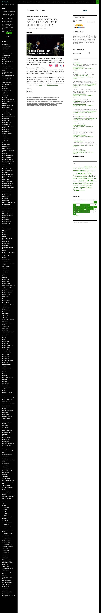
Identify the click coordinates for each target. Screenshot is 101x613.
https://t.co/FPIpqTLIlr (78, 67)
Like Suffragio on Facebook (81, 222)
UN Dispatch (5, 564)
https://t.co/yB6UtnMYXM (79, 150)
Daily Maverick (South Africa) (8, 161)
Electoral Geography (6, 228)
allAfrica (4, 63)
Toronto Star (5, 556)
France (28, 16)
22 (91, 209)
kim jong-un (31, 101)
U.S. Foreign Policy (90, 1)
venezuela (82, 190)
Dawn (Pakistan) (5, 179)
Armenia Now (5, 80)
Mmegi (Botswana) (6, 387)
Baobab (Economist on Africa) (8, 101)
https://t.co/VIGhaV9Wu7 (79, 125)
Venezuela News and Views (8, 568)
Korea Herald (5, 335)
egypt (74, 174)
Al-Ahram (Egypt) (6, 57)
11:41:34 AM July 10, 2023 (78, 95)
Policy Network (5, 441)
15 (91, 207)
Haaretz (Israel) (5, 279)
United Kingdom (35, 16)
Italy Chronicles (5, 313)
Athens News (5, 88)
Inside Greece (5, 306)
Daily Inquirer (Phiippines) (7, 159)
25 (78, 211)
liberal (89, 178)
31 (74, 213)
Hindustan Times (6, 283)
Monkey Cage (5, 388)
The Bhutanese (5, 513)
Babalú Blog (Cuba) (6, 94)
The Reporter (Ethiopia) (7, 540)
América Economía (6, 65)
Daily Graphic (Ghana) (6, 157)
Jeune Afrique (5, 328)
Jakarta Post (4, 317)
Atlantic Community (6, 90)
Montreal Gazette (6, 390)
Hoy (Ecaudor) (5, 289)
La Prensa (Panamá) (6, 352)
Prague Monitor (5, 447)
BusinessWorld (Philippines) (8, 116)
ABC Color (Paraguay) (6, 46)
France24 (4, 250)
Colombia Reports (6, 144)
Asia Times (4, 86)
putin (38, 103)
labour (85, 178)
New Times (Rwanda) (6, 405)
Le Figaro (4, 366)
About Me (44, 1)
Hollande (45, 99)
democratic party (89, 171)
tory (85, 185)
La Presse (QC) (5, 354)
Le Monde (4, 369)
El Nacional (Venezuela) (7, 213)
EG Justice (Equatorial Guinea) (8, 202)
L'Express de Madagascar (7, 345)
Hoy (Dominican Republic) (7, 287)
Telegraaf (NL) (5, 503)
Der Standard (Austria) (7, 185)
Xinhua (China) (5, 586)
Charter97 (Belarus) (6, 129)
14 (88, 207)
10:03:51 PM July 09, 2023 (78, 136)
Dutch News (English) (6, 194)
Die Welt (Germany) (6, 191)
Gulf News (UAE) (5, 277)
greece (85, 176)
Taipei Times (5, 500)
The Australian (5, 511)
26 (81, 211)
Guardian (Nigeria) (6, 275)
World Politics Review (7, 582)
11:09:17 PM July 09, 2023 (78, 119)
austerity (77, 167)
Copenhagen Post (6, 146)
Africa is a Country (6, 49)
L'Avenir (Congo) (5, 341)
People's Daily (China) (6, 437)
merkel (81, 181)
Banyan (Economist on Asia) (8, 99)
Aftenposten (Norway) (7, 53)
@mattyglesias (76, 101)
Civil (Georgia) (5, 140)
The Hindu (4, 528)
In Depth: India (70, 1)
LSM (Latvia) (4, 375)
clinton (48, 97)
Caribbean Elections (6, 122)
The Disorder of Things (7, 522)
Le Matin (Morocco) (6, 368)
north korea (39, 101)
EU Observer (5, 230)
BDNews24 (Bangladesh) (7, 105)
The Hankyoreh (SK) (6, 526)
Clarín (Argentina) (6, 142)
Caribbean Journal (6, 124)
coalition (82, 168)
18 (78, 209)
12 (81, 207)
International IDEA (6, 307)
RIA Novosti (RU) (5, 463)
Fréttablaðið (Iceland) (6, 259)
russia (53, 103)
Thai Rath (4, 505)
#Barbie (78, 118)
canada (94, 167)
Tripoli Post (4, 557)
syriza (82, 185)
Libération (4, 371)
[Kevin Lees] (76, 62)
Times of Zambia (5, 552)
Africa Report (5, 51)
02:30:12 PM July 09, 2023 (78, 152)
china (79, 168)
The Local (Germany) (6, 535)
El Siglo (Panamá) (5, 219)
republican (79, 183)
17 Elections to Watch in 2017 (24, 1)
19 (81, 209)
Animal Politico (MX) (6, 78)
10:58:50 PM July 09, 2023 (78, 126)
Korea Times (5, 337)
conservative (78, 170)
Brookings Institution (6, 112)
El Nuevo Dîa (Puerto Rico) (7, 215)
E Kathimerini (5, 198)
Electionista (4, 227)
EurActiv (4, 232)
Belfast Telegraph (6, 107)
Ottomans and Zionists (7, 432)
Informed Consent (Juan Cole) (8, 304)
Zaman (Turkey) (5, 593)
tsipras (90, 185)
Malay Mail (4, 379)
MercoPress (5, 385)
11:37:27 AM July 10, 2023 (78, 105)
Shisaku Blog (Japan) (6, 476)
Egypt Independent (6, 204)
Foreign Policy (5, 245)
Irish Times (4, 311)
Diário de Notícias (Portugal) (8, 187)
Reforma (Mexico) (6, 458)
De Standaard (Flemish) (7, 181)
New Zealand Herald (6, 406)
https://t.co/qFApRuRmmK (79, 135)
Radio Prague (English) (7, 454)
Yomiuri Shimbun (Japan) (7, 591)
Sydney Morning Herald (7, 498)
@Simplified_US (78, 64)
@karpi (76, 72)
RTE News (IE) (5, 465)
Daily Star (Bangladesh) (7, 166)
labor (81, 178)
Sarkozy (59, 103)
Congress (87, 168)
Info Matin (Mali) (5, 302)
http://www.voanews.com (7, 290)
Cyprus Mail (4, 153)
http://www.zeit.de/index (7, 292)
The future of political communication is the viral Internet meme (43, 22)
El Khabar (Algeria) (6, 209)
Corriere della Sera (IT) (7, 148)
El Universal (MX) (6, 223)
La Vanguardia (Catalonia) (7, 360)
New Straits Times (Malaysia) (8, 403)
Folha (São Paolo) (6, 243)
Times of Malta (5, 550)
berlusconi (82, 167)
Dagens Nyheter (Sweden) (7, 155)
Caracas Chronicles (6, 120)
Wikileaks (4, 575)
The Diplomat (5, 520)
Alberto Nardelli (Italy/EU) (7, 61)
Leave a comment (41, 28)
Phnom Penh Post (6, 439)
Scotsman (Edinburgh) (7, 470)
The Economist (5, 524)
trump (88, 185)
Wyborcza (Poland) (6, 584)
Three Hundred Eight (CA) (7, 546)
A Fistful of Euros (6, 44)
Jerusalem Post (5, 326)
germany (80, 176)
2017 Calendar (36, 1)
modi (86, 181)
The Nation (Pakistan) (6, 538)
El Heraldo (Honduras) (7, 208)
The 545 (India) (5, 507)
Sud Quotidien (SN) (6, 491)
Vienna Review (5, 570)
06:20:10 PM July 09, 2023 (78, 145)
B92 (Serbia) (4, 92)
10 (74, 207)
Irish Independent (6, 309)
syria (80, 185)
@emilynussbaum (79, 141)
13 (85, 207)
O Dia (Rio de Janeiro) (6, 418)
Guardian (4, 273)
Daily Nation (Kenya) (6, 165)
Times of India (5, 548)
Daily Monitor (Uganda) (7, 163)
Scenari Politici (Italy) (6, 468)
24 (74, 211)
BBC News (4, 103)
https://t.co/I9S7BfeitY (91, 84)
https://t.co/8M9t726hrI (82, 75)
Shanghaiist (4, 474)
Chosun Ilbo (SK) (5, 138)
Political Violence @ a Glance (8, 443)
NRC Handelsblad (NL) (7, 416)
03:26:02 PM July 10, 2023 (78, 68)
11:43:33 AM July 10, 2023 (78, 85)
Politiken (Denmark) (6, 445)
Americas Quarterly (6, 67)
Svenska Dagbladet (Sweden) (8, 496)
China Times (5, 135)
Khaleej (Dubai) (5, 334)
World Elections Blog (6, 580)
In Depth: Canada (61, 1)
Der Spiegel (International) (7, 183)
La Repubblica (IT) (6, 356)
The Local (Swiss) (6, 537)
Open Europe (5, 425)
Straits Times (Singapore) (7, 487)
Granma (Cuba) (5, 271)
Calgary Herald (5, 118)
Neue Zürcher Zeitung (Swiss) (8, 397)
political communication (56, 101)
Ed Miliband (55, 97)
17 (74, 209)
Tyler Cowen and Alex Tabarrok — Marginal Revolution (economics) (7, 561)
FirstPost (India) (5, 241)
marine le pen (76, 181)
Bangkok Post (5, 97)
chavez (76, 168)
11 (78, 207)
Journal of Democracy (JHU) (8, 332)
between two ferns (32, 97)
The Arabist (4, 509)
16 (95, 207)
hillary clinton (37, 99)
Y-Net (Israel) (5, 588)
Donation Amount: (77, 20)
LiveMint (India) (5, 373)
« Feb (74, 215)
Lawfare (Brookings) (6, 364)
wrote (40, 85)
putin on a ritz (46, 103)
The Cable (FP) (5, 515)
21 (88, 209)
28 (88, 211)
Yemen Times (5, 590)
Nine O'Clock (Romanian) (7, 410)
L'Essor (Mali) (5, 343)
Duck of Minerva (5, 192)
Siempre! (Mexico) (6, 478)
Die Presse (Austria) (6, 189)
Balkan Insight (5, 95)
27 (85, 211)
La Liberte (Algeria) (6, 347)
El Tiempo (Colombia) (6, 221)
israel (76, 178)
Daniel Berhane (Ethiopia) (7, 174)
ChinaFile (4, 137)
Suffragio (5, 2)
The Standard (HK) (6, 542)
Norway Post (5, 412)
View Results (9, 36)
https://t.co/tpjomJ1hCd (90, 111)
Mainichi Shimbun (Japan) (7, 377)
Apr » (77, 215)
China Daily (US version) (7, 133)
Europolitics (4, 234)
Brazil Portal (4, 111)
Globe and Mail (5, 270)
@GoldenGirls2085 (79, 116)
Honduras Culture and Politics (8, 285)
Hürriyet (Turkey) (6, 294)
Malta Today (4, 381)
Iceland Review (5, 296)
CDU (74, 168)
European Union (84, 173)
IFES (3, 298)
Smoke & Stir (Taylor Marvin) (8, 480)
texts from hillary (32, 105)
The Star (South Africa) (7, 544)
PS (95, 181)
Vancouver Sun (5, 566)
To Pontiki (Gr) (5, 554)
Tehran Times (5, 502)
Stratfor (4, 489)
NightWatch (4, 408)
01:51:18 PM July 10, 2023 (78, 77)
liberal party (93, 178)
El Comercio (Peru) (6, 206)
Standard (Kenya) (6, 485)
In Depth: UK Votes (80, 1)
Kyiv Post (4, 339)
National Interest (5, 396)
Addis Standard (5, 48)
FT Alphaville (5, 261)
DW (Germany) (5, 196)
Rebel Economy (5, 456)
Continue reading (52, 85)
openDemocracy (5, 427)
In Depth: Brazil (51, 1)
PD (94, 181)
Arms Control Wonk (6, 82)
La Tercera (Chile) (6, 358)
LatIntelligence (5, 362)
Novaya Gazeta (5, 414)
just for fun (53, 99)
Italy (79, 178)
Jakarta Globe (5, 315)
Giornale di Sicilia (6, 266)
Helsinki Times (5, 281)
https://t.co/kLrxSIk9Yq (91, 118)
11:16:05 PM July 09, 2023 (78, 112)
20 (85, 209)
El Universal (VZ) (5, 225)
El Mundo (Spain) (5, 211)
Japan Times (5, 321)
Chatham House (5, 131)
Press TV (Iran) (5, 449)
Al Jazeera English (6, 55)
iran (74, 178)
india (95, 176)
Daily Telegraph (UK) (6, 172)
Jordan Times (5, 330)
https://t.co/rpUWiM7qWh (79, 94)
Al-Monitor (4, 59)
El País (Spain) (5, 217)
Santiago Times (5, 467)
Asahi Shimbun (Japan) (7, 84)
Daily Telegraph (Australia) (7, 170)
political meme (31, 103)
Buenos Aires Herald (6, 114)
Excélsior (4, 236)
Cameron (42, 97)
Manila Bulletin (5, 383)
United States (44, 16)
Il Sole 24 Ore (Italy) (6, 300)
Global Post (4, 268)
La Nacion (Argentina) (6, 351)
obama (46, 101)
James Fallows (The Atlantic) (8, 319)
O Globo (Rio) (5, 420)
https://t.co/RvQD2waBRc (79, 104)
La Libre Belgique (6, 349)
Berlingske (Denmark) (7, 109)
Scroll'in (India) (5, 472)
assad (74, 167)
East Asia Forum (5, 200)
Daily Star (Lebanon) (6, 168)
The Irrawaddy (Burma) (7, 533)
